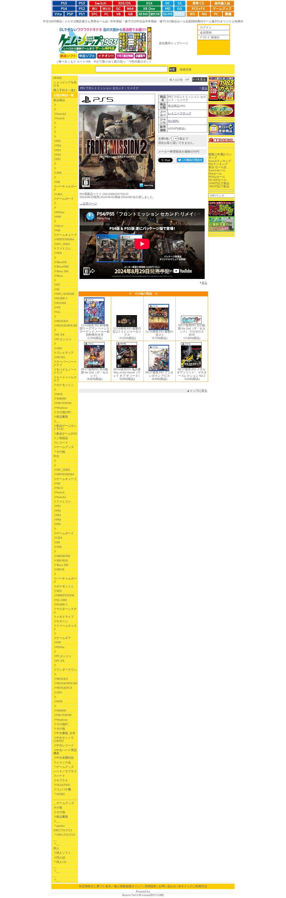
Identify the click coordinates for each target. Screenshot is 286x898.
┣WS (57, 307)
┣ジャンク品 (62, 762)
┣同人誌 (59, 857)
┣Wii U (58, 226)
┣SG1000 (59, 303)
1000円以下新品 (218, 183)
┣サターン (60, 621)
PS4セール (215, 173)
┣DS (56, 182)
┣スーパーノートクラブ (65, 363)
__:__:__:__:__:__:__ (65, 798)
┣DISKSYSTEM (63, 595)
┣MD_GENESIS (63, 293)
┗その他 (59, 451)
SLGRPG (173, 121)
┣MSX (58, 394)
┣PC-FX (58, 334)
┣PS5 (57, 141)
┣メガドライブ (63, 616)
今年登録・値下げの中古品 (127, 21)
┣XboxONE (61, 266)
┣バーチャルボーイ (65, 188)
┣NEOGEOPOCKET (65, 325)
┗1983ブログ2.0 (64, 834)
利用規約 (151, 886)
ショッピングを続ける (65, 84)
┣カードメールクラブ (65, 379)
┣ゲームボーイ (63, 198)
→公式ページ (88, 203)
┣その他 (59, 728)
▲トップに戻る (197, 390)
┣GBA (57, 194)
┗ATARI (59, 794)
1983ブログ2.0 (62, 830)
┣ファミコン (62, 248)
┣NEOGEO (60, 321)
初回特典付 (196, 21)
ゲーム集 (209, 21)
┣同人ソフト (62, 852)
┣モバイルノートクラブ (65, 371)
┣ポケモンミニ (63, 385)
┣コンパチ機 (62, 789)
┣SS (56, 289)
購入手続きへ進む (65, 90)
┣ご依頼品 (60, 438)
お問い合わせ (167, 886)
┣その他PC (61, 724)
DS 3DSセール (217, 180)
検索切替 (185, 69)
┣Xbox (58, 275)
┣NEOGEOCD (62, 687)
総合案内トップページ (173, 43)
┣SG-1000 (60, 600)
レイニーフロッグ (179, 113)
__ (55, 839)
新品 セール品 (217, 167)
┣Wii (57, 230)
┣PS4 (57, 145)
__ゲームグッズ (63, 803)
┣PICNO (59, 357)
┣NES (57, 253)
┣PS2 (57, 154)
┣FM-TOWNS (62, 403)
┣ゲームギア (62, 638)
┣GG (56, 312)
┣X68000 (59, 398)
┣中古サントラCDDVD (63, 739)
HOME (57, 78)
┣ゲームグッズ (63, 447)
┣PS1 (57, 159)
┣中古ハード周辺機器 (65, 751)
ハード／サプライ (65, 771)
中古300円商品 (52, 21)
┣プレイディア (63, 352)
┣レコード (60, 442)
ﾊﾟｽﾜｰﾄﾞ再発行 (210, 37)
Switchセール (216, 170)
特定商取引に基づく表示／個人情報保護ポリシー (111, 886)
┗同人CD (59, 862)
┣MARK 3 (60, 298)
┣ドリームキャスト (65, 627)
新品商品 (59, 100)
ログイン (206, 27)
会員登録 (206, 32)
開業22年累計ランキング (220, 156)
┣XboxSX (60, 262)
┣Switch (59, 118)
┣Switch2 (59, 113)
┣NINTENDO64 (63, 239)
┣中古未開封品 (63, 757)
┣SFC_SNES (61, 244)
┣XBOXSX (60, 560)
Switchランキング (219, 161)
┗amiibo (59, 825)
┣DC (56, 284)
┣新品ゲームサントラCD (65, 427)
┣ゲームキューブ (65, 235)
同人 (56, 848)
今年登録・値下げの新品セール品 (167, 21)
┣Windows (60, 407)
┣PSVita (58, 212)
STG (217, 21)
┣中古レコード (63, 745)
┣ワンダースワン (65, 669)
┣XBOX (58, 569)
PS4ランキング (218, 164)
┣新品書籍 (60, 416)
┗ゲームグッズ (63, 766)
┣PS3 (57, 150)
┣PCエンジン (62, 339)
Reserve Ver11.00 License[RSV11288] (143, 895)
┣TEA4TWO (61, 785)
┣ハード (59, 775)
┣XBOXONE (61, 556)
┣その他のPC (62, 412)
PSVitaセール (216, 176)
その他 (57, 807)
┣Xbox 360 (60, 271)
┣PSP (57, 216)
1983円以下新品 (218, 186)
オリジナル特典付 (231, 21)
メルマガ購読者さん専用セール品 (86, 21)
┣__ (56, 421)
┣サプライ (60, 780)
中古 (56, 456)
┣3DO (57, 348)
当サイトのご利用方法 (192, 886)
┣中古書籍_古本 (64, 733)
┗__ (56, 844)
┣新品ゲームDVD (65, 433)
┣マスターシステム (65, 610)
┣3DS (57, 172)
